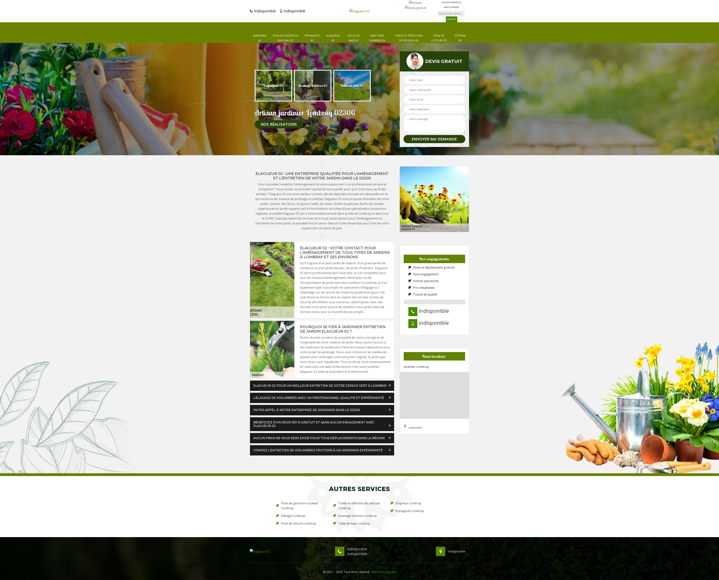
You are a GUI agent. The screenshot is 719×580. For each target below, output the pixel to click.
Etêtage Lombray (293, 516)
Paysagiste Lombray (409, 511)
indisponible (264, 11)
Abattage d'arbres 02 (377, 38)
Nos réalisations (279, 124)
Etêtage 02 (460, 38)
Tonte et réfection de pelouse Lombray (359, 505)
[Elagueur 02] (359, 11)
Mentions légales (384, 572)
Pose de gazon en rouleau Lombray (299, 505)
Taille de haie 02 (353, 38)
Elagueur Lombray (408, 503)
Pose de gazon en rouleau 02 (285, 38)
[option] (273, 86)
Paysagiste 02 (312, 38)
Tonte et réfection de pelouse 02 (409, 38)
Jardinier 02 (259, 38)
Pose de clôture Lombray (298, 523)
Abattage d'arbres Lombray (357, 516)
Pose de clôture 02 (439, 38)
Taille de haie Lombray (354, 523)
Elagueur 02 (333, 38)
